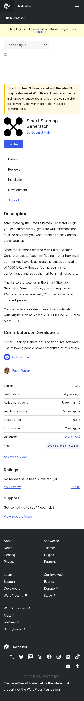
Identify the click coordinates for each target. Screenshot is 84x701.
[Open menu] (77, 6)
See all (75, 487)
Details (13, 159)
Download (13, 144)
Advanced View (15, 457)
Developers (12, 588)
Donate (51, 588)
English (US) (72, 436)
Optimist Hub (40, 132)
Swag (50, 595)
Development (17, 190)
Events (49, 582)
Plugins (49, 555)
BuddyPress (14, 629)
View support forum (18, 516)
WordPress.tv (15, 595)
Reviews (14, 169)
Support (13, 200)
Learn (8, 575)
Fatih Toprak (21, 371)
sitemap (74, 445)
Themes (49, 548)
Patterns (50, 562)
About (8, 541)
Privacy (9, 562)
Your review (12, 487)
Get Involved (53, 575)
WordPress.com (17, 608)
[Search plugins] (45, 45)
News (8, 548)
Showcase (51, 541)
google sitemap (57, 445)
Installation (16, 180)
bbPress (12, 622)
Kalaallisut (20, 647)
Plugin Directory (14, 17)
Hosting (9, 555)
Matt (9, 615)
